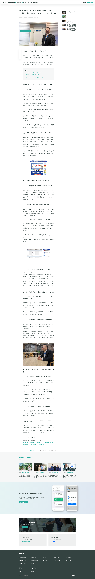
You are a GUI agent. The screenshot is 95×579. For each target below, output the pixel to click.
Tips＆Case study (19, 2)
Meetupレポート (56, 561)
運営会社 (32, 571)
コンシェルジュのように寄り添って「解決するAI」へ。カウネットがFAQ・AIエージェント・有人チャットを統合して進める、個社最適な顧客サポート (40, 476)
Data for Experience (45, 561)
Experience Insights (45, 560)
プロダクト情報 (68, 561)
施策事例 (32, 561)
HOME (19, 450)
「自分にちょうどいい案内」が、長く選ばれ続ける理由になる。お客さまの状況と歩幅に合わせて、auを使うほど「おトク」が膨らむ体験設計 (69, 476)
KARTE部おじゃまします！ (22, 563)
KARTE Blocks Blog (33, 568)
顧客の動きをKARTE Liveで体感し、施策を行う (33, 74)
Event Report (30, 2)
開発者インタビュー (68, 560)
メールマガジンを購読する (26, 541)
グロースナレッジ (33, 563)
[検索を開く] (78, 2)
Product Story (35, 2)
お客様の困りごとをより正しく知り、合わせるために (34, 72)
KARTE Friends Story (11, 2)
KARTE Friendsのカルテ (22, 561)
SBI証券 (42, 50)
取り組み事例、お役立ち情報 (34, 560)
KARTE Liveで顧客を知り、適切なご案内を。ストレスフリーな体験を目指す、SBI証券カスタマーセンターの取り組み (49, 450)
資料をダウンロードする (23, 502)
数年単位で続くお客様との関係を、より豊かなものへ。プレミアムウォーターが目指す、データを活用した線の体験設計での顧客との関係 (25, 476)
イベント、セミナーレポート (58, 560)
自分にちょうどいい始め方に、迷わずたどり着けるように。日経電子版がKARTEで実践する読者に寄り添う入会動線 (54, 475)
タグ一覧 (20, 571)
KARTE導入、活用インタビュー (31, 450)
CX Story (24, 2)
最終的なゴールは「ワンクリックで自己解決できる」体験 (34, 77)
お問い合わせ (89, 2)
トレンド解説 (20, 568)
